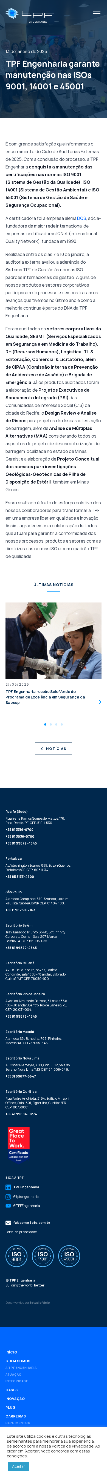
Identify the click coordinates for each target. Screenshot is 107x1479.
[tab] (45, 724)
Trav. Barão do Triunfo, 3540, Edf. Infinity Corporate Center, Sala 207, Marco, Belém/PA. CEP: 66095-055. (35, 936)
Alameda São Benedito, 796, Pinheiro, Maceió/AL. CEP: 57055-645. (33, 1040)
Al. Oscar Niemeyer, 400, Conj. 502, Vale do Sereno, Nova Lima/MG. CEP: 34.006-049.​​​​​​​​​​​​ (37, 1067)
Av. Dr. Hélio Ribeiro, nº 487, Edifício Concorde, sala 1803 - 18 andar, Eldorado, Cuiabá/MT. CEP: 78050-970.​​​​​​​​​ (35, 974)
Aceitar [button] (18, 1466)
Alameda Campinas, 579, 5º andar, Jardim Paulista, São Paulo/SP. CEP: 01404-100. (36, 901)
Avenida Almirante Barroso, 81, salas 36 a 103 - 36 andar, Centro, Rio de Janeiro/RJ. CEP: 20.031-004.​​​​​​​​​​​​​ (36, 1005)
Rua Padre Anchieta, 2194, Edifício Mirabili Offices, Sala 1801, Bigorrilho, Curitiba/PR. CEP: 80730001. (37, 1103)
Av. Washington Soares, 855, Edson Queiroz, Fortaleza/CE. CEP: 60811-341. (38, 867)
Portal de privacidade (21, 1232)
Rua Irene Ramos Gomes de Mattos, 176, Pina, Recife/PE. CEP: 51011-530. (35, 820)
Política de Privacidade (73, 1446)
